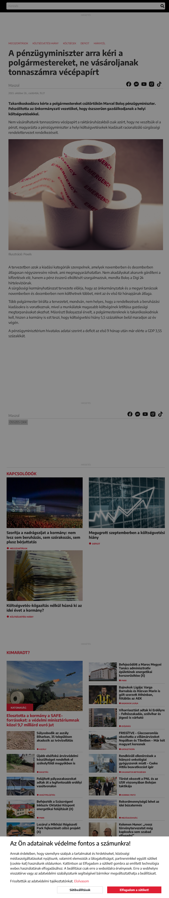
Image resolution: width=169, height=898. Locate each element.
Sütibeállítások (80, 890)
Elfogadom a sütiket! (134, 890)
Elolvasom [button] (81, 881)
